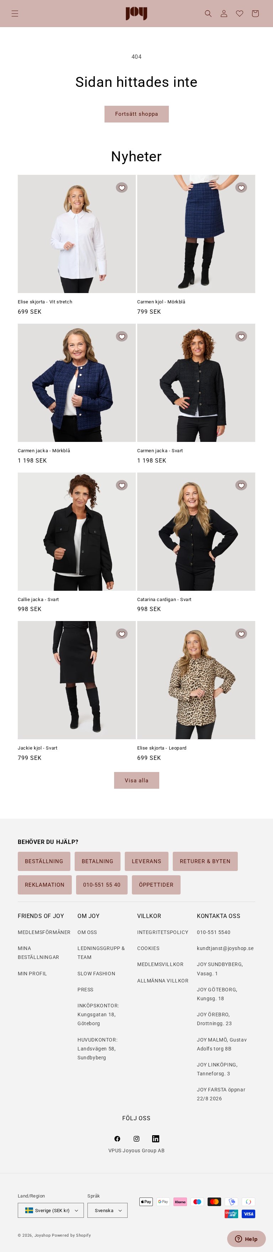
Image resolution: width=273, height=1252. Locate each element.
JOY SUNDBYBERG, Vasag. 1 (220, 968)
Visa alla (137, 780)
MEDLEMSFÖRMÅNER (44, 932)
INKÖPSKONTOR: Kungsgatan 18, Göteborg (98, 1014)
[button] (15, 13)
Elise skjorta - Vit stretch (45, 301)
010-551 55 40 (102, 885)
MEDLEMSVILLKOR (160, 964)
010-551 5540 (213, 932)
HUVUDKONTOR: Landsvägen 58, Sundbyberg (97, 1048)
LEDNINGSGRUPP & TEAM (101, 952)
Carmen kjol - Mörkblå (161, 301)
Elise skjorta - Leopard (162, 748)
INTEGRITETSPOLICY (162, 932)
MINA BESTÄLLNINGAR (38, 952)
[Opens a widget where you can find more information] (246, 1239)
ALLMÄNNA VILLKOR (163, 981)
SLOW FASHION (96, 973)
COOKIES (148, 948)
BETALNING (97, 861)
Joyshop (42, 1235)
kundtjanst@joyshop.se (225, 948)
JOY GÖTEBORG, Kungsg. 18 (217, 994)
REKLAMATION (45, 885)
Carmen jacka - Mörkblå (44, 450)
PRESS (85, 989)
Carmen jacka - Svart (160, 450)
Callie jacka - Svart (38, 599)
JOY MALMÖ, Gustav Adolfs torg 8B (222, 1044)
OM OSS (87, 932)
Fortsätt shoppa (136, 114)
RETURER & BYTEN (205, 861)
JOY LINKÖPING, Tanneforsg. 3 (217, 1069)
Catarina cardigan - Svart (164, 599)
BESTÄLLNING (44, 861)
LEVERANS (146, 861)
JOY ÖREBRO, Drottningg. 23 (214, 1019)
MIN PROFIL (32, 973)
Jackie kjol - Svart (37, 748)
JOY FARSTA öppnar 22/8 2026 (221, 1094)
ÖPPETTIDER (156, 885)
